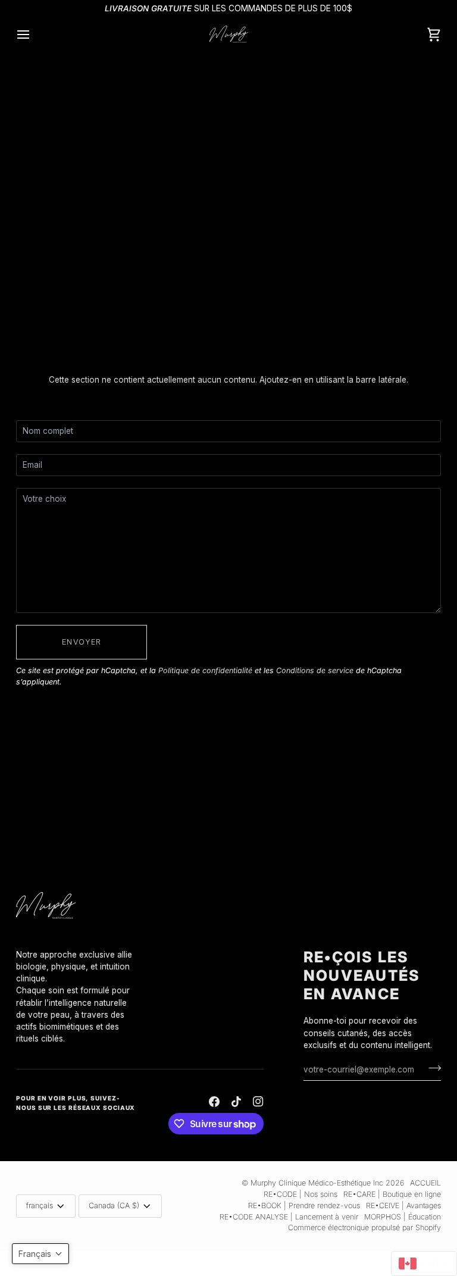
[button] (76, 946)
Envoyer (81, 641)
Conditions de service (314, 670)
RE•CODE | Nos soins (300, 1194)
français (39, 1205)
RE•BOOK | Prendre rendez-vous (304, 1205)
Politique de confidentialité (205, 670)
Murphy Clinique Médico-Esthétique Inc (317, 1182)
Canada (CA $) (114, 1205)
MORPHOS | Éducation (402, 1216)
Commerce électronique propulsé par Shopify (364, 1227)
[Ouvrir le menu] (34, 34)
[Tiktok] (236, 1101)
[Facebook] (214, 1101)
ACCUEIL (425, 1182)
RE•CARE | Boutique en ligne (392, 1194)
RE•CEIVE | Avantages (403, 1205)
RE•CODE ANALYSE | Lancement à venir (289, 1216)
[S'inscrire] (431, 1067)
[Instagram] (258, 1101)
